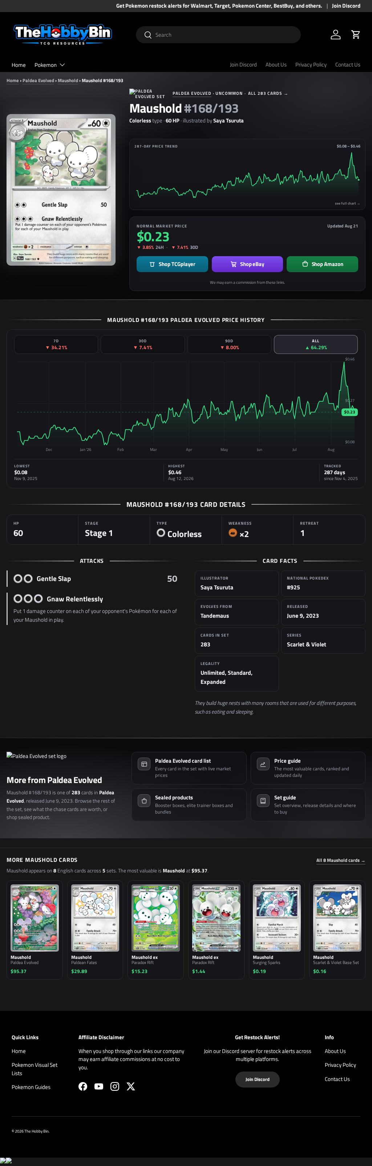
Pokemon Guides (31, 1087)
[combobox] (218, 34)
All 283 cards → (268, 93)
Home (19, 65)
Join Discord (346, 6)
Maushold (68, 80)
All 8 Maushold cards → (340, 860)
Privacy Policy (311, 64)
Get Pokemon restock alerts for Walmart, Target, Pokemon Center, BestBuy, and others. (219, 6)
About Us (276, 64)
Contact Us (347, 64)
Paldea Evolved (38, 80)
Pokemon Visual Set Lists (34, 1069)
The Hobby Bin (36, 1131)
